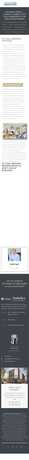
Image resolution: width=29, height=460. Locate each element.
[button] (13, 85)
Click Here (14, 403)
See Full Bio (13, 268)
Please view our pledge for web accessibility (14, 442)
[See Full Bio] (19, 268)
